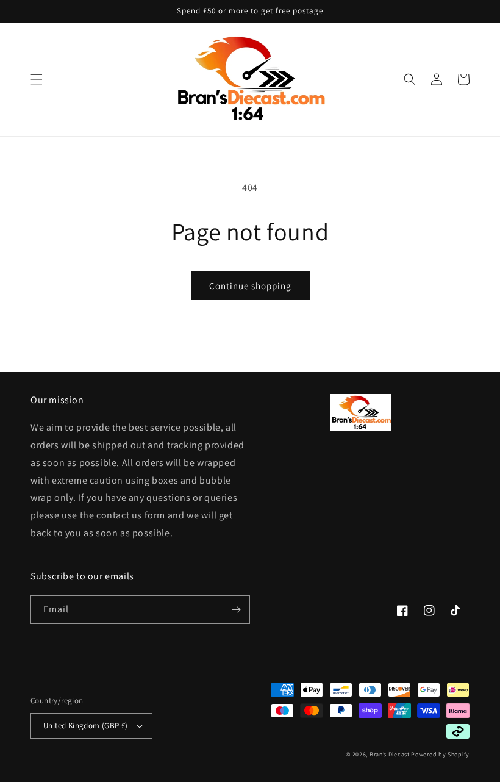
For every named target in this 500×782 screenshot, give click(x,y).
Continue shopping (250, 286)
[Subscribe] (236, 609)
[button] (36, 79)
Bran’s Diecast (391, 754)
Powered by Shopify (440, 754)
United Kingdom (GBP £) (85, 725)
